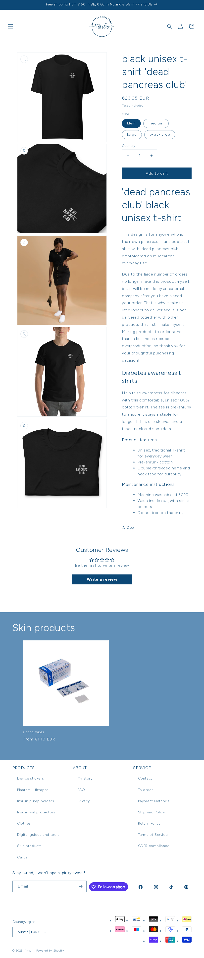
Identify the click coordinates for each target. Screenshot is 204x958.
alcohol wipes (33, 732)
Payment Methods (153, 801)
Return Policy (149, 823)
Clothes (24, 823)
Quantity (128, 146)
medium (156, 123)
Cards (22, 857)
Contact (145, 778)
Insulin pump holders (35, 801)
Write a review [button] (102, 579)
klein (131, 123)
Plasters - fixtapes (33, 790)
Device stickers (30, 778)
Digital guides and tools (38, 835)
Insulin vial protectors (36, 812)
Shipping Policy (151, 812)
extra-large (160, 134)
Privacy (84, 801)
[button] (10, 26)
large (132, 134)
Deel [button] (131, 527)
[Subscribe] (80, 886)
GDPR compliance (153, 846)
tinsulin (30, 950)
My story (85, 778)
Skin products (29, 846)
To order (145, 790)
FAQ (81, 790)
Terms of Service (153, 835)
